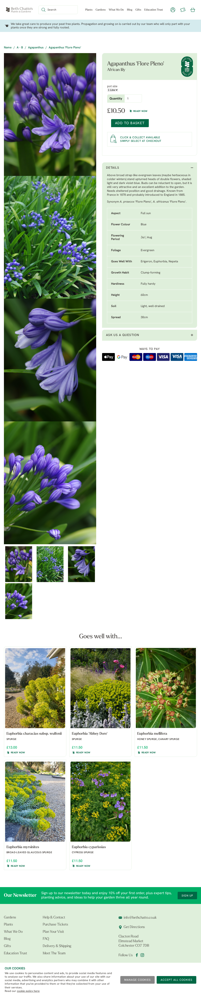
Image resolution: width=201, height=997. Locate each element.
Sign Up (187, 895)
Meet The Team (54, 953)
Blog (129, 9)
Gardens (101, 9)
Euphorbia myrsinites (22, 847)
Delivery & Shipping (57, 946)
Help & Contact (54, 917)
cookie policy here (28, 991)
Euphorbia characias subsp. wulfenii (34, 734)
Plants (88, 9)
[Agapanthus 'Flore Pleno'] (50, 114)
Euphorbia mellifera (152, 734)
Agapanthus (36, 47)
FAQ (46, 939)
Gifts (138, 9)
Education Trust (153, 9)
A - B (20, 47)
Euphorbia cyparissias (89, 847)
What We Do (116, 9)
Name (8, 47)
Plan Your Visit (53, 932)
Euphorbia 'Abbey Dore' (89, 734)
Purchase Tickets (55, 924)
